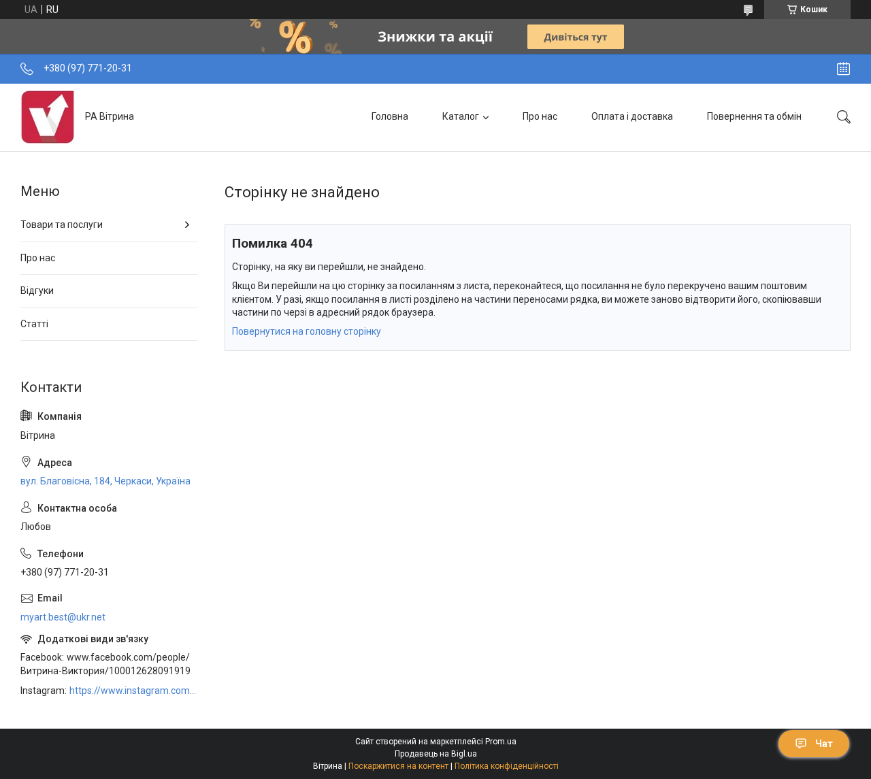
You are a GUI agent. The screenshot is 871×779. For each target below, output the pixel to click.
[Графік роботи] (843, 69)
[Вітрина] (47, 117)
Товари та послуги (61, 224)
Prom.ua (500, 741)
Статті (34, 323)
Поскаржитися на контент (398, 766)
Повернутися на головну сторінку (306, 331)
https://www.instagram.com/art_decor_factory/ (133, 690)
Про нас (540, 116)
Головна (390, 116)
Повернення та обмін (754, 116)
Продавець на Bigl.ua (436, 754)
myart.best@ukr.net (62, 617)
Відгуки (37, 290)
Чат (824, 743)
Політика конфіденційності (507, 766)
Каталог (460, 116)
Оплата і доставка (632, 116)
